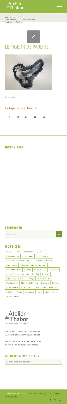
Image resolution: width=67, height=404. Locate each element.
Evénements (11, 265)
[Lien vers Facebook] (50, 400)
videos (39, 292)
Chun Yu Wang (42, 256)
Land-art (45, 274)
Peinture (56, 283)
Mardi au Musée (43, 278)
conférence (38, 260)
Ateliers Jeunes (12, 256)
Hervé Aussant (40, 269)
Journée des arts (22, 274)
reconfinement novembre (46, 287)
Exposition (24, 265)
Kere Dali (35, 274)
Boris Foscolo (27, 256)
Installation (53, 269)
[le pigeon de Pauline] (33, 36)
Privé (30, 393)
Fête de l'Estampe (13, 269)
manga (31, 278)
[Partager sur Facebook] (9, 117)
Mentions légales (41, 393)
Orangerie (45, 283)
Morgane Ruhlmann (29, 283)
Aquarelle (41, 252)
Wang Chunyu (12, 296)
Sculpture (10, 292)
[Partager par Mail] (35, 117)
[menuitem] (57, 6)
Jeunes (9, 274)
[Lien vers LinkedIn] (59, 400)
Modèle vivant (12, 283)
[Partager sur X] (18, 117)
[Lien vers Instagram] (43, 117)
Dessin (49, 260)
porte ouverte (27, 287)
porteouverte (12, 287)
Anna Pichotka (28, 252)
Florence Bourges (38, 265)
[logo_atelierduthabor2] (27, 6)
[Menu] (57, 6)
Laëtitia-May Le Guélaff (16, 278)
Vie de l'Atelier (51, 292)
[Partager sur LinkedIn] (26, 117)
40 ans (9, 252)
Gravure (27, 269)
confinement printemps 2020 (18, 260)
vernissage (29, 292)
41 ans (17, 252)
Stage (19, 292)
